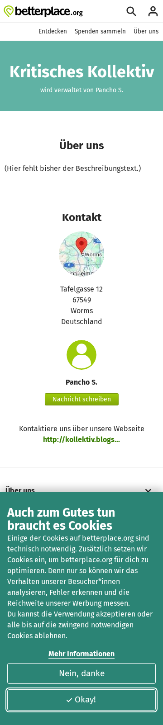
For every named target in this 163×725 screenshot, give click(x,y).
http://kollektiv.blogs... (81, 439)
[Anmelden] (153, 11)
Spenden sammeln (100, 31)
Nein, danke (82, 673)
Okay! (85, 699)
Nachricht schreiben (82, 399)
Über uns (146, 31)
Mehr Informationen (81, 654)
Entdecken (52, 31)
